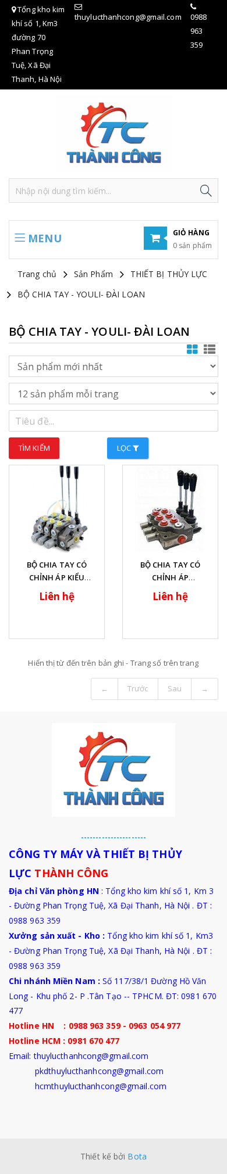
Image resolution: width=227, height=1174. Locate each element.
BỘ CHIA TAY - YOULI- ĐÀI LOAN (81, 294)
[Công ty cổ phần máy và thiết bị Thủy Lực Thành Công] (113, 133)
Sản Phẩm (93, 273)
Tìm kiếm (34, 448)
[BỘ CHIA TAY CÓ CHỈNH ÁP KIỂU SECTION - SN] (56, 508)
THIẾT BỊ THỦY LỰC (169, 273)
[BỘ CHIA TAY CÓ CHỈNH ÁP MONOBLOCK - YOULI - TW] (170, 508)
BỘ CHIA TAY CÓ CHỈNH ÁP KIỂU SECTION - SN (57, 577)
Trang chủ (36, 273)
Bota (136, 1156)
